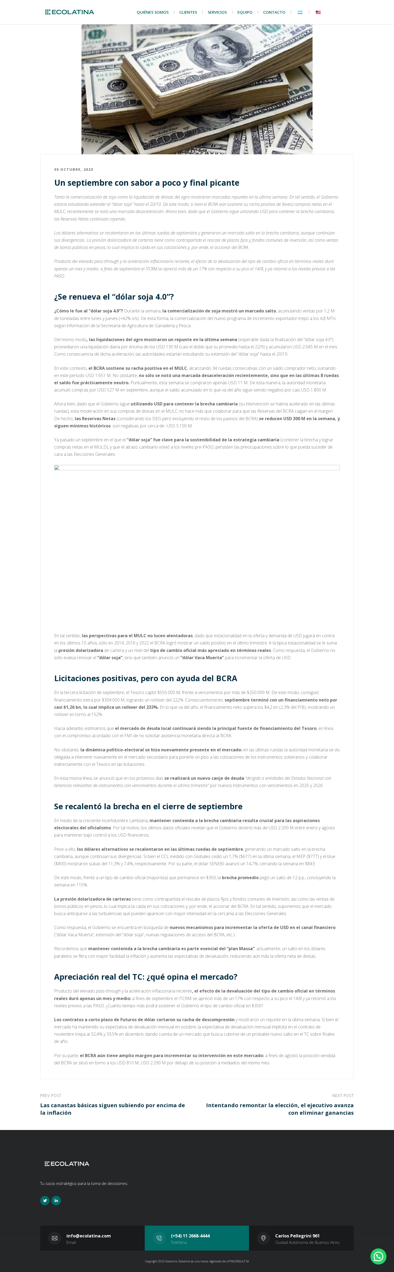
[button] (378, 1256)
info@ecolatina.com (88, 1236)
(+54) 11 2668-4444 (190, 1236)
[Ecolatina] (69, 12)
